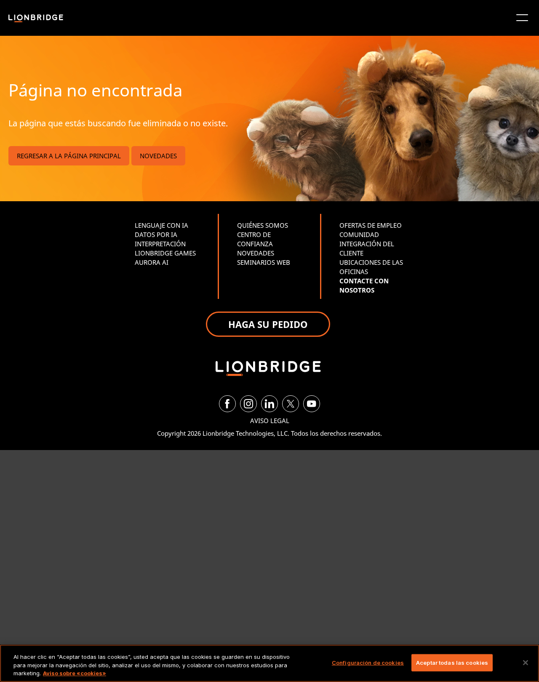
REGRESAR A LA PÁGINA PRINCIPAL (69, 156)
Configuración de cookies (368, 662)
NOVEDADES (158, 156)
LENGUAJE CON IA (161, 225)
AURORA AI (151, 262)
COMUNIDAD (359, 234)
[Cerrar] (525, 662)
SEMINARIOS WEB (263, 262)
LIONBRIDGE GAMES (165, 253)
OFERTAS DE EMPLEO (370, 225)
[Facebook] (227, 403)
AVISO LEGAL (269, 420)
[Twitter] (290, 403)
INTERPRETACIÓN (160, 244)
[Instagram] (248, 403)
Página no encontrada (95, 89)
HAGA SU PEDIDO (268, 324)
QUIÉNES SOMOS (262, 225)
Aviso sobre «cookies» (74, 673)
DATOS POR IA (156, 234)
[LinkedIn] (269, 403)
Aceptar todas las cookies (452, 662)
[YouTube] (311, 403)
